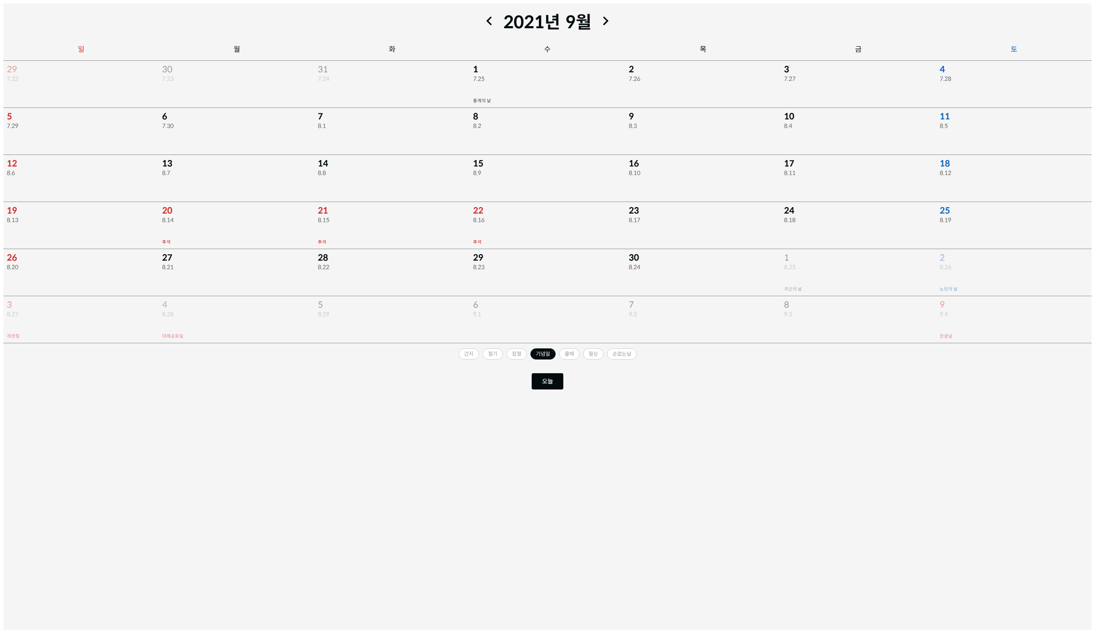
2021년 (531, 22)
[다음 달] (606, 21)
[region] (547, 202)
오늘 (547, 381)
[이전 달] (489, 21)
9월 (578, 22)
